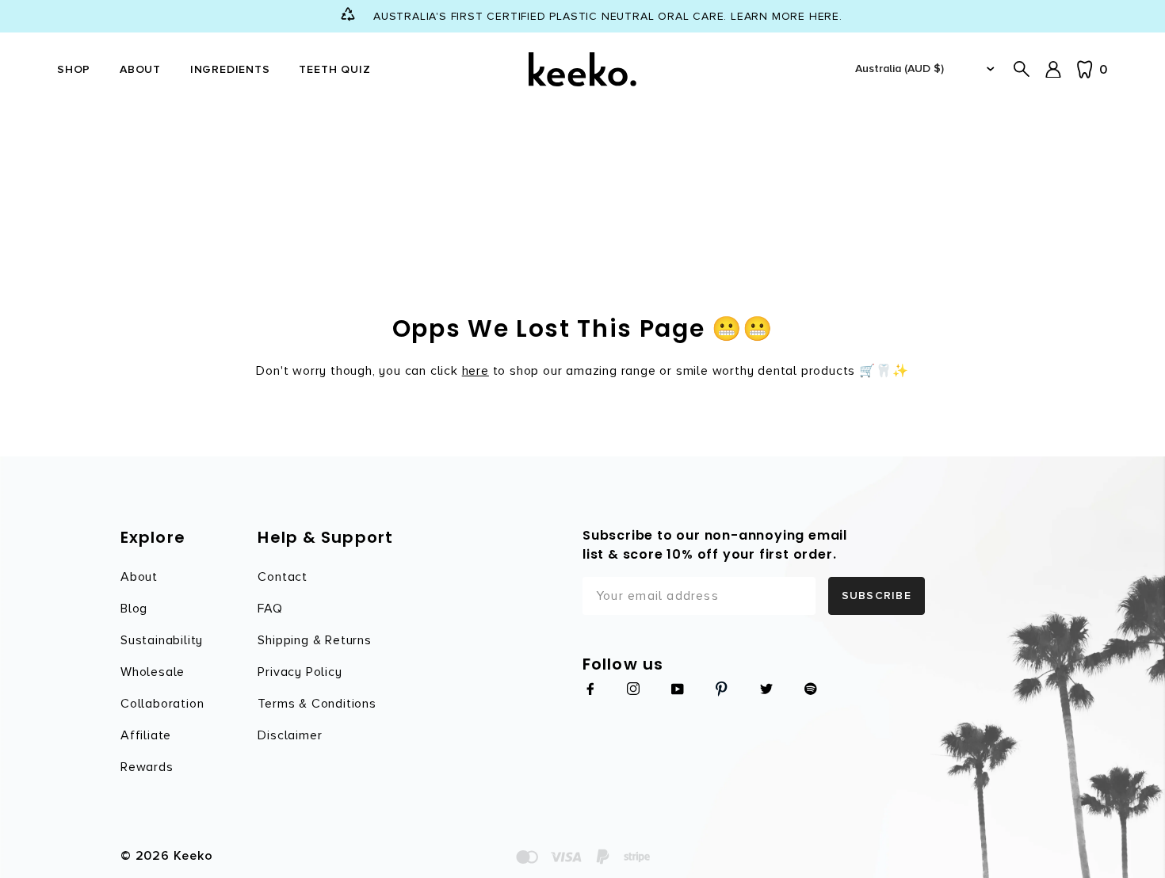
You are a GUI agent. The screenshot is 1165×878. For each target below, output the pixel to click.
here (475, 371)
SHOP (73, 69)
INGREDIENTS (230, 69)
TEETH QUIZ (334, 69)
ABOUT (140, 69)
